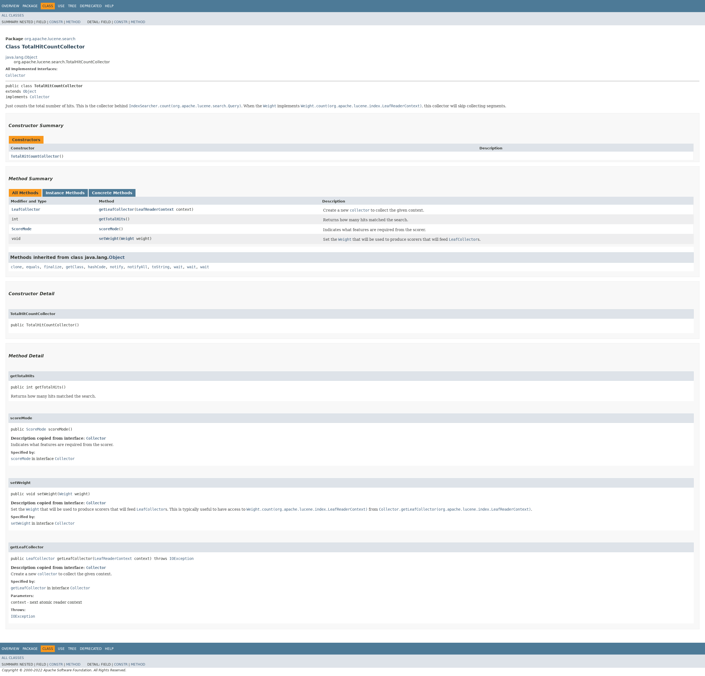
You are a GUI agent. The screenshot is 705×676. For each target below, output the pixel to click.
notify (116, 267)
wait (178, 267)
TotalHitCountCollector (35, 156)
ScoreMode (21, 229)
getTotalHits (112, 219)
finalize (52, 267)
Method (73, 22)
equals (32, 267)
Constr (56, 22)
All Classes (13, 15)
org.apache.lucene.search (50, 39)
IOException (181, 558)
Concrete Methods (112, 193)
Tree (72, 6)
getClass (74, 267)
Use (61, 6)
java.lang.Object (21, 57)
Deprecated (91, 6)
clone (16, 267)
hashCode (96, 267)
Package (30, 6)
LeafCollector (26, 209)
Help (109, 6)
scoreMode (109, 229)
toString (160, 267)
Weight (127, 238)
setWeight (109, 238)
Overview (10, 6)
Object (29, 91)
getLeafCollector (116, 209)
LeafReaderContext (155, 209)
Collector (15, 75)
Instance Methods (65, 193)
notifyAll (137, 267)
